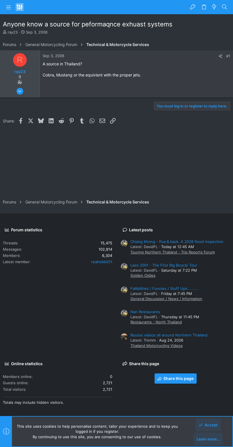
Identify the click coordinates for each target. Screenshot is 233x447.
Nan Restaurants (145, 311)
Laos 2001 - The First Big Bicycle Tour (163, 265)
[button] (8, 7)
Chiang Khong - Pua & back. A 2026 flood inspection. (177, 241)
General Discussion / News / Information (166, 298)
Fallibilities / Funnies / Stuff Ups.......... (164, 288)
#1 (228, 56)
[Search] (224, 7)
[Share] (220, 56)
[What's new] (214, 7)
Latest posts (141, 229)
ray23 (13, 32)
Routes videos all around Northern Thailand (168, 335)
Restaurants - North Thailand (156, 322)
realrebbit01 (101, 261)
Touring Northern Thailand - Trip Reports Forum (172, 252)
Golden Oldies (142, 275)
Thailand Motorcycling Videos (156, 345)
